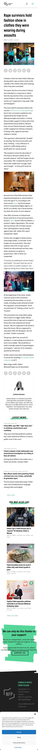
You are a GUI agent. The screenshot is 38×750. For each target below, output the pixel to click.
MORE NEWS (11, 495)
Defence (19, 535)
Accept (19, 732)
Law (5, 423)
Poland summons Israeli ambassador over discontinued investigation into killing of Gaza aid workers (18, 453)
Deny (19, 737)
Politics (14, 423)
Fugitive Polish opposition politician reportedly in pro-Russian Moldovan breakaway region (19, 604)
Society (16, 40)
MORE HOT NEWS (12, 616)
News (9, 423)
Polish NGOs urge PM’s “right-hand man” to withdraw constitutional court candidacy (18, 428)
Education (14, 471)
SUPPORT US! (20, 653)
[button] (35, 714)
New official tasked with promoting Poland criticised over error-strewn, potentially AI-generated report (19, 476)
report (15, 203)
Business (7, 471)
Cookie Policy (18, 747)
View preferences (19, 743)
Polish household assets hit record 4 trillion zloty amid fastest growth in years (19, 567)
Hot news (26, 535)
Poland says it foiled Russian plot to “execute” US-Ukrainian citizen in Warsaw (19, 531)
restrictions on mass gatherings (21, 110)
